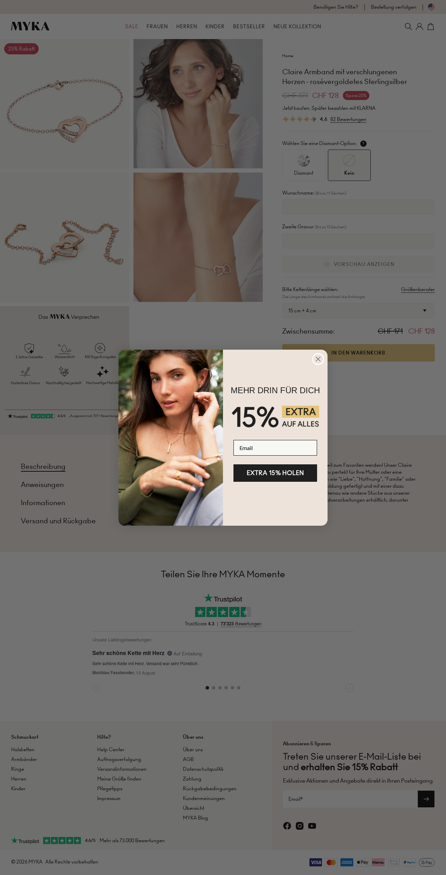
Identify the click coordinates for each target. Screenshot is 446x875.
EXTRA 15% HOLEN (275, 473)
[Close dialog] (318, 359)
